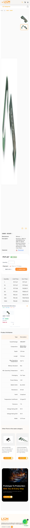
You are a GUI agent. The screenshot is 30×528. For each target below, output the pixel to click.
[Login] (28, 2)
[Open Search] (22, 2)
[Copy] (12, 233)
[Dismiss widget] (27, 520)
